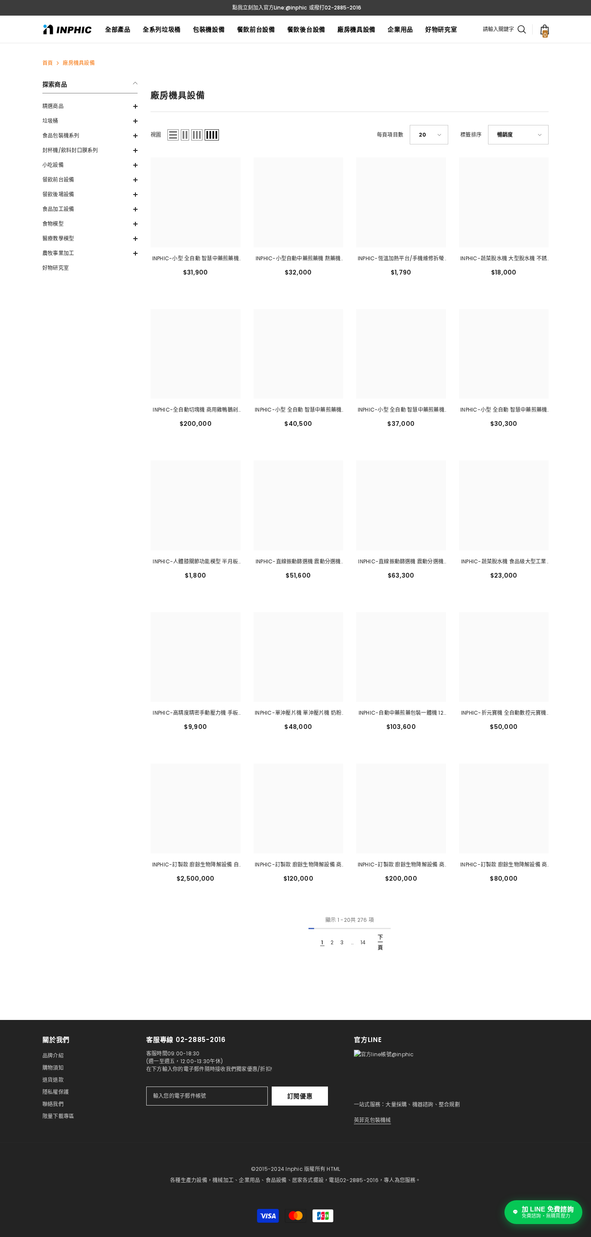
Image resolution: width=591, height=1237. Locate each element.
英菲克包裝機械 (372, 1120)
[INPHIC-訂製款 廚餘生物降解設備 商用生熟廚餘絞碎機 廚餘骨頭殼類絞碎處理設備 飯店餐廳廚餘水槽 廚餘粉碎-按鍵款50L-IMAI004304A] (299, 808)
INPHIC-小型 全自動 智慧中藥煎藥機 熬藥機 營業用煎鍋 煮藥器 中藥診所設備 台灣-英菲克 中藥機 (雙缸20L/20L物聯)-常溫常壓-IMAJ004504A (298, 410)
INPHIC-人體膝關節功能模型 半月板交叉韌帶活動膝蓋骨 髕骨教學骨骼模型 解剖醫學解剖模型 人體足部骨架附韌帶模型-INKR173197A (195, 562)
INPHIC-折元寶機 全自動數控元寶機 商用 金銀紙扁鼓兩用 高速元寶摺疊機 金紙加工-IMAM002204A (503, 713)
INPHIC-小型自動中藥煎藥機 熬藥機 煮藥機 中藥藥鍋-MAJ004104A (298, 259)
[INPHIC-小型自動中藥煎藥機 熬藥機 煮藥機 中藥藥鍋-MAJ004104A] (299, 202)
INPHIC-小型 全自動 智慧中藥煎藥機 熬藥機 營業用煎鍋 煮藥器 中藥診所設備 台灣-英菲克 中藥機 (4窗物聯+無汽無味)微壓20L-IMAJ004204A (503, 410)
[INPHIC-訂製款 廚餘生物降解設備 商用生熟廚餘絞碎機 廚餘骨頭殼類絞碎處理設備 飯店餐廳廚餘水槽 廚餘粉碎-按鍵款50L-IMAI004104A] (504, 808)
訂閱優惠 (300, 1096)
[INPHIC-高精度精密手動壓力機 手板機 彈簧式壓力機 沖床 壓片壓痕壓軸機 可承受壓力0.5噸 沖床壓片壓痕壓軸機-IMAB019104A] (196, 657)
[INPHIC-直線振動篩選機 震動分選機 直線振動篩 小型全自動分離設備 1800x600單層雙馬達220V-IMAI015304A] (299, 505)
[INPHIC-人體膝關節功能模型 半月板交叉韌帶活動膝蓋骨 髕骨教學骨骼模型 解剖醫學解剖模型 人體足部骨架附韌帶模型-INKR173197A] (196, 505)
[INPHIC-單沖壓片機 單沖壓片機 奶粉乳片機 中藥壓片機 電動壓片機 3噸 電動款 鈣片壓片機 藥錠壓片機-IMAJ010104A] (299, 657)
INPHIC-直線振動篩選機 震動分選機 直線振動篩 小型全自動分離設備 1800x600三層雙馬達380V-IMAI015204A (400, 562)
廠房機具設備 (78, 63)
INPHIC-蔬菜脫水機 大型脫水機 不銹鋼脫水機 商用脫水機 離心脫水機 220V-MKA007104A (503, 259)
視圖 (156, 134)
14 (363, 942)
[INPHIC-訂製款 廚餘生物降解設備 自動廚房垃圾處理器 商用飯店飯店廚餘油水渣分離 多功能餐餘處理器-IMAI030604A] (196, 808)
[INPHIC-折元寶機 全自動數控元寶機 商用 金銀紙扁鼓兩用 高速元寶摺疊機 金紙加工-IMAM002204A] (504, 657)
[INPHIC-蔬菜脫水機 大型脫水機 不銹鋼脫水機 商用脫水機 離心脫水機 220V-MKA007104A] (504, 202)
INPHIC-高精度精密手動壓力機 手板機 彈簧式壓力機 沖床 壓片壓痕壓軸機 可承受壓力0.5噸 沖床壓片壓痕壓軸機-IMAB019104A (195, 713)
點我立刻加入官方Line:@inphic (269, 7)
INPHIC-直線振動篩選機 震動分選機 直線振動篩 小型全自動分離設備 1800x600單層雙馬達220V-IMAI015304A (298, 562)
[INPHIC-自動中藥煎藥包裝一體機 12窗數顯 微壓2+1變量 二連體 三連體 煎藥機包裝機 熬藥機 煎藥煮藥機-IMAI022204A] (401, 657)
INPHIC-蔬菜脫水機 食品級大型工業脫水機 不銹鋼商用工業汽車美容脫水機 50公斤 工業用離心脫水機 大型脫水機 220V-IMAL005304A (504, 562)
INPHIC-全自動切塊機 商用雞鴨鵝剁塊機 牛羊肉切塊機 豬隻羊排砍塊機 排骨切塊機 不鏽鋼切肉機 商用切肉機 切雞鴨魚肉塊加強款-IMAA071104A (195, 410)
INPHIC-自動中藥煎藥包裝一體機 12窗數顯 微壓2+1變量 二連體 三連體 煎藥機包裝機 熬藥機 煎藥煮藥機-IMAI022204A (401, 713)
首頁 (47, 63)
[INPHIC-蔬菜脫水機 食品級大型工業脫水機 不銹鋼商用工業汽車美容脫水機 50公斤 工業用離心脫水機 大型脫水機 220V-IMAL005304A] (504, 505)
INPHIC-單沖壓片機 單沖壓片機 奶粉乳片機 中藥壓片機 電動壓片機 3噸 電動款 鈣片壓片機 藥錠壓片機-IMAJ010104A (298, 713)
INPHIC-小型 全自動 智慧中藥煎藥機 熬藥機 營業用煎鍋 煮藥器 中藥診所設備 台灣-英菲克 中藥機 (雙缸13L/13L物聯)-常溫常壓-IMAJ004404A (401, 410)
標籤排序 (471, 134)
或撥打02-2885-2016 (335, 7)
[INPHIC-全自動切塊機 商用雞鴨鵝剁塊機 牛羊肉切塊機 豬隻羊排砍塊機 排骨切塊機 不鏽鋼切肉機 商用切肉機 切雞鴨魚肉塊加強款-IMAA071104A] (196, 354)
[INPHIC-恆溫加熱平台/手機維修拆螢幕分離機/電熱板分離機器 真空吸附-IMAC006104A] (401, 202)
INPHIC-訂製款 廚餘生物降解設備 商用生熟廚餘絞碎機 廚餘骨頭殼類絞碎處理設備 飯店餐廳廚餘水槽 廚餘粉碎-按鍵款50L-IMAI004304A (298, 865)
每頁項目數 (390, 134)
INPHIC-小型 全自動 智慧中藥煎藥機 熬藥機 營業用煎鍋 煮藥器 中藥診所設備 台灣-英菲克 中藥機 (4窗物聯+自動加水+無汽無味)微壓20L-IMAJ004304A (195, 259)
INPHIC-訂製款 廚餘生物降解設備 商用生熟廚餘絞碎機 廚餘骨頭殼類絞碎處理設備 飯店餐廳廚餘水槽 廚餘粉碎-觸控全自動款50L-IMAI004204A (401, 865)
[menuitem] (90, 106)
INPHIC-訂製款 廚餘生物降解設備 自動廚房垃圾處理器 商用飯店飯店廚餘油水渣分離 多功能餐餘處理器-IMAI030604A (195, 865)
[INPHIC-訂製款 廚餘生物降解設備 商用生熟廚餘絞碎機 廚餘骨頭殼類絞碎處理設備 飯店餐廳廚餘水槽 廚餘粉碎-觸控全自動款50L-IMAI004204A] (401, 808)
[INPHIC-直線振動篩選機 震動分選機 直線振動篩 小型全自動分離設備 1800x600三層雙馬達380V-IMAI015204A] (401, 505)
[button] (90, 106)
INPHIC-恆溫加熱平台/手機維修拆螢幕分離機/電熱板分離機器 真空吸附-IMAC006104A (401, 259)
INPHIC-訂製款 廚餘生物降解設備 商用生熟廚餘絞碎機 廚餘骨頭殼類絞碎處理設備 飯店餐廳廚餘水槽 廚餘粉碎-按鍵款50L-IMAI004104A (503, 865)
